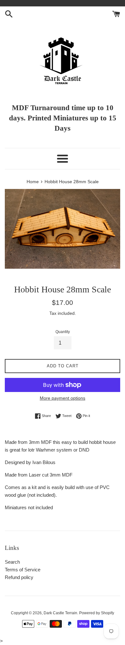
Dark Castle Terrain (60, 613)
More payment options (62, 398)
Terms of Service (22, 569)
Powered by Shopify (96, 613)
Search (12, 562)
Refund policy (19, 577)
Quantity (62, 332)
